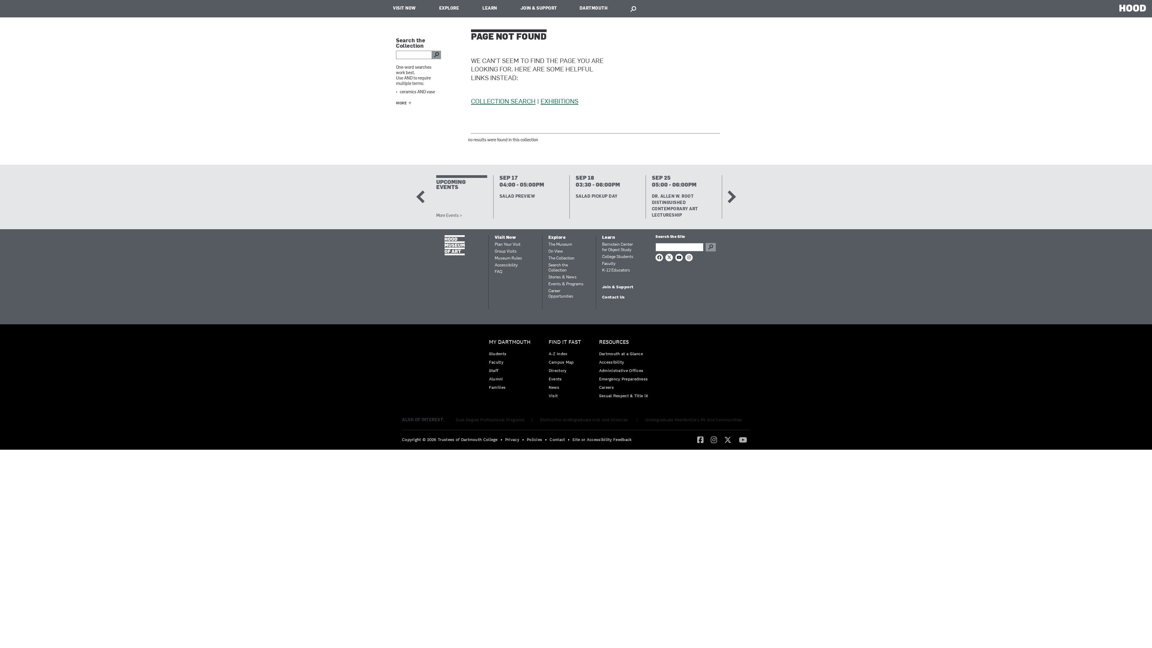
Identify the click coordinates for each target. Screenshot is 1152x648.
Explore (449, 8)
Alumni (496, 379)
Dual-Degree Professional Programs (490, 419)
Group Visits (506, 251)
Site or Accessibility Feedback (602, 439)
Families (497, 387)
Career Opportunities (560, 294)
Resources (614, 342)
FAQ (498, 272)
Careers (606, 387)
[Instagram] (714, 439)
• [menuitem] (501, 439)
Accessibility (506, 265)
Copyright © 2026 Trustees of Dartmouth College (450, 439)
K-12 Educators (616, 270)
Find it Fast (565, 342)
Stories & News (562, 277)
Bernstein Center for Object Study (617, 247)
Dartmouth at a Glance (621, 353)
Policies (534, 439)
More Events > (449, 216)
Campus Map (561, 362)
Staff (494, 370)
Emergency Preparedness (623, 379)
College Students (617, 257)
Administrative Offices (621, 370)
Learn (489, 8)
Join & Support (538, 8)
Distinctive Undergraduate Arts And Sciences (584, 419)
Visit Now (404, 8)
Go (711, 247)
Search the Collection (558, 268)
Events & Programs (566, 284)
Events (555, 379)
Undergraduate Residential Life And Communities (693, 419)
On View (555, 251)
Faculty (609, 264)
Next (729, 196)
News (554, 387)
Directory (558, 370)
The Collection (561, 258)
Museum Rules (508, 258)
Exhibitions (559, 101)
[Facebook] (700, 439)
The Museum (560, 244)
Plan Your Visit (507, 244)
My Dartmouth (510, 342)
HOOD (1132, 8)
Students (497, 353)
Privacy (512, 439)
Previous (422, 196)
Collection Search (503, 101)
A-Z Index (558, 353)
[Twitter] (727, 439)
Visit (553, 395)
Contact (557, 439)
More (401, 103)
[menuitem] (511, 366)
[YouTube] (743, 439)
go (436, 55)
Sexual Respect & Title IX (623, 395)
